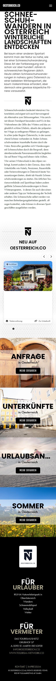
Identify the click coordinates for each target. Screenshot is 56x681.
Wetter (28, 612)
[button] (49, 5)
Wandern (28, 601)
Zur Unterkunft (44, 321)
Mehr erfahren (28, 370)
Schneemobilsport (28, 605)
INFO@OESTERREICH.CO (26, 649)
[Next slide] (51, 257)
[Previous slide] (44, 257)
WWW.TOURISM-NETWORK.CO (26, 653)
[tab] (22, 287)
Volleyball (28, 608)
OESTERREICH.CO (11, 5)
